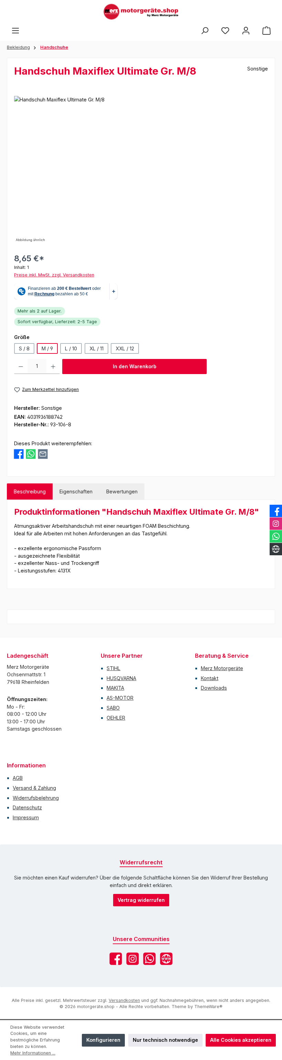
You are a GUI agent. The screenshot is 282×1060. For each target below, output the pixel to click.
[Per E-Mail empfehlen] (43, 454)
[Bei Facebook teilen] (19, 454)
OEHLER (116, 718)
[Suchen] (204, 30)
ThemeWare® (208, 1006)
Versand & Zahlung (34, 788)
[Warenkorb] (266, 30)
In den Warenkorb (134, 366)
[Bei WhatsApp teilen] (31, 454)
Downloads (214, 688)
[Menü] (15, 30)
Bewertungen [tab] (122, 491)
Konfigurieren (103, 1040)
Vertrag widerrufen (141, 900)
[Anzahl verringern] (21, 366)
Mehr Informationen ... (32, 1053)
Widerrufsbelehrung (36, 798)
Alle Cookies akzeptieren (240, 1040)
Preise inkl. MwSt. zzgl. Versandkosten (54, 274)
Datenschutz (27, 807)
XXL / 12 (125, 348)
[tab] (30, 491)
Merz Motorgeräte (222, 668)
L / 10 (71, 348)
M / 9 (47, 348)
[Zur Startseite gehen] (141, 11)
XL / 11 (96, 348)
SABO (113, 708)
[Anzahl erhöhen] (53, 366)
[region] (141, 170)
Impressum (26, 817)
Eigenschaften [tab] (76, 491)
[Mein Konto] (245, 30)
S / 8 (24, 348)
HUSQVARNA (121, 678)
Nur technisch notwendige (165, 1040)
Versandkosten (124, 1000)
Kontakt (209, 678)
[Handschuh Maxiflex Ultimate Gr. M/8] (141, 170)
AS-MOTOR (120, 698)
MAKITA (115, 688)
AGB (18, 778)
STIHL (113, 668)
